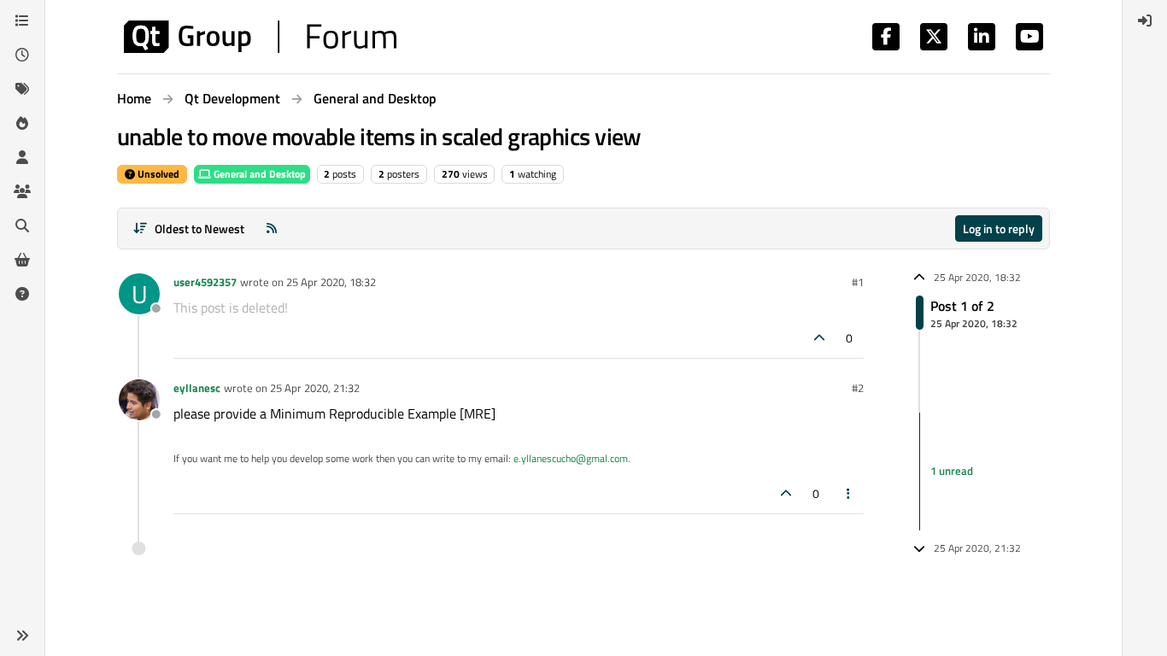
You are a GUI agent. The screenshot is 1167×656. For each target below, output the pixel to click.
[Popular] (22, 123)
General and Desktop (258, 174)
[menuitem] (1144, 20)
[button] (22, 635)
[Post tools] (849, 493)
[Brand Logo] (260, 36)
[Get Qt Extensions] (22, 259)
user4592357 (205, 281)
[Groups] (22, 191)
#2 (858, 387)
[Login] (1144, 20)
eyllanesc (196, 387)
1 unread (951, 470)
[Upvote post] (820, 338)
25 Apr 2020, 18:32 (331, 281)
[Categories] (22, 20)
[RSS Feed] (271, 228)
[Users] (22, 157)
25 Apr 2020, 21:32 (315, 387)
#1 (858, 281)
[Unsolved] (22, 294)
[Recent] (22, 54)
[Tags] (22, 88)
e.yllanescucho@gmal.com (570, 458)
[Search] (22, 225)
